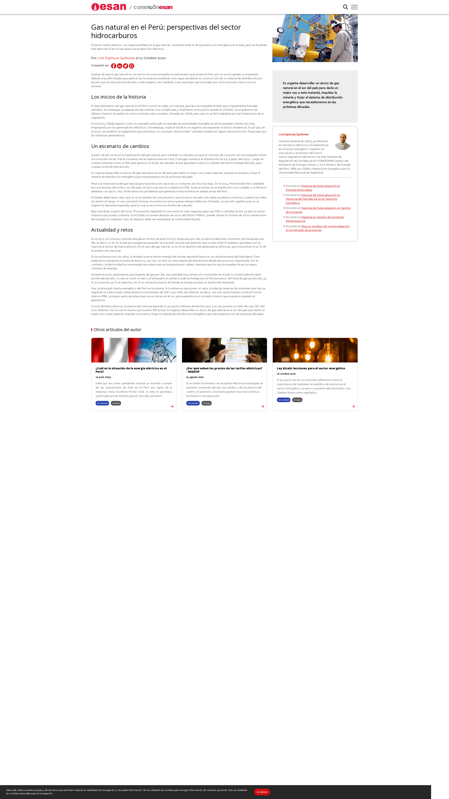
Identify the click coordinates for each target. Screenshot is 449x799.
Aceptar (262, 792)
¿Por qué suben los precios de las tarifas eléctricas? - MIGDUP (224, 370)
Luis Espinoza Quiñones (116, 58)
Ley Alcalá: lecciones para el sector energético (311, 368)
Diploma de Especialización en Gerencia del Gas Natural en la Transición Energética (313, 199)
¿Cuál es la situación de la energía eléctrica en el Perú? (131, 370)
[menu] (354, 7)
